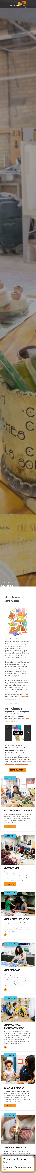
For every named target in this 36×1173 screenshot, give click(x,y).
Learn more (5, 1047)
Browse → (10, 826)
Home (3, 582)
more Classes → (17, 770)
